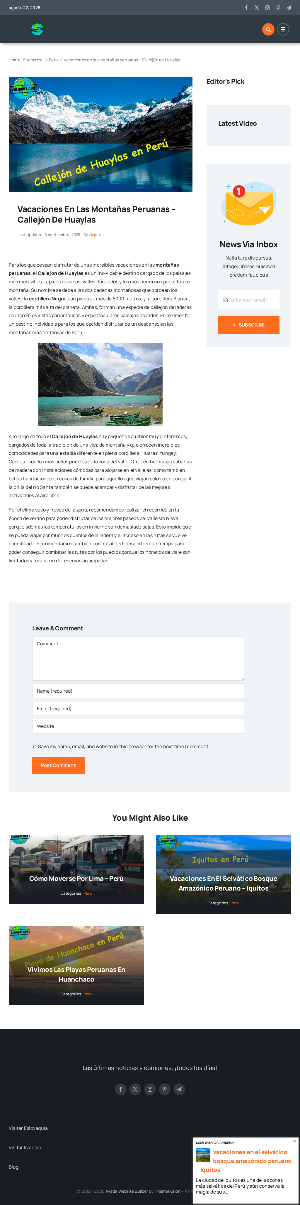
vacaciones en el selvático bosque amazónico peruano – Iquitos (244, 1161)
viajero (95, 234)
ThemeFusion (167, 1191)
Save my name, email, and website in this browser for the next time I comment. (123, 746)
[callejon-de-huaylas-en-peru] (100, 79)
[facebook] (246, 7)
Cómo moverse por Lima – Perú (76, 878)
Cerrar (295, 1141)
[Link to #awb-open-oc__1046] (268, 29)
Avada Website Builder (126, 1191)
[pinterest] (278, 7)
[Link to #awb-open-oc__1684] (283, 29)
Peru (87, 893)
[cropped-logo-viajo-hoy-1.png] (39, 25)
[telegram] (289, 7)
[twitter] (257, 7)
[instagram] (267, 7)
